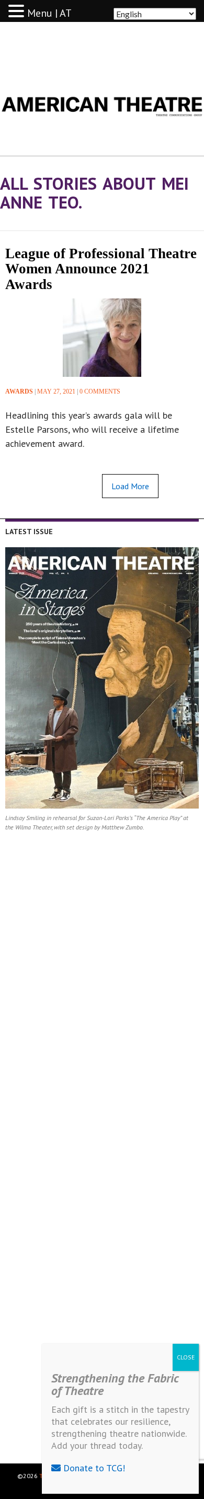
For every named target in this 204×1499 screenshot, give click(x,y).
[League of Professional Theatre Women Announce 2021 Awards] (102, 337)
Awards (19, 391)
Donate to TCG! (93, 1468)
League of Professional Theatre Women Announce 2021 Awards (101, 269)
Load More (130, 486)
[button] (17, 11)
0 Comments (100, 391)
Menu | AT (49, 13)
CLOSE (186, 1357)
